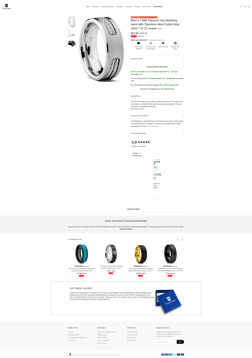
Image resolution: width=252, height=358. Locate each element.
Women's (96, 6)
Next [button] (182, 239)
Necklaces (120, 6)
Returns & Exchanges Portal (106, 332)
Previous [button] (177, 239)
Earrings (137, 6)
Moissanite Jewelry (107, 6)
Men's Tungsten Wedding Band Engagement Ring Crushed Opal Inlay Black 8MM (82, 270)
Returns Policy (102, 337)
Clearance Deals (132, 335)
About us (71, 332)
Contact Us (72, 340)
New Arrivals (147, 6)
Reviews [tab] (135, 153)
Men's (89, 6)
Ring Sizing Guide (73, 335)
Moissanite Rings (132, 332)
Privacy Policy (102, 343)
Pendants (129, 6)
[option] (72, 22)
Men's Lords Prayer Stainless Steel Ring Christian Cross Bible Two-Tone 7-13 (111, 267)
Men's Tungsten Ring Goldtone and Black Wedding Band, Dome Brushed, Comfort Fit (140, 270)
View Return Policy (152, 126)
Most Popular (131, 340)
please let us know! (126, 229)
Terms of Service (103, 340)
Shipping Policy (102, 335)
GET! (180, 342)
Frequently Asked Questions (77, 337)
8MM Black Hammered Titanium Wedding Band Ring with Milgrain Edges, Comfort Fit (170, 270)
